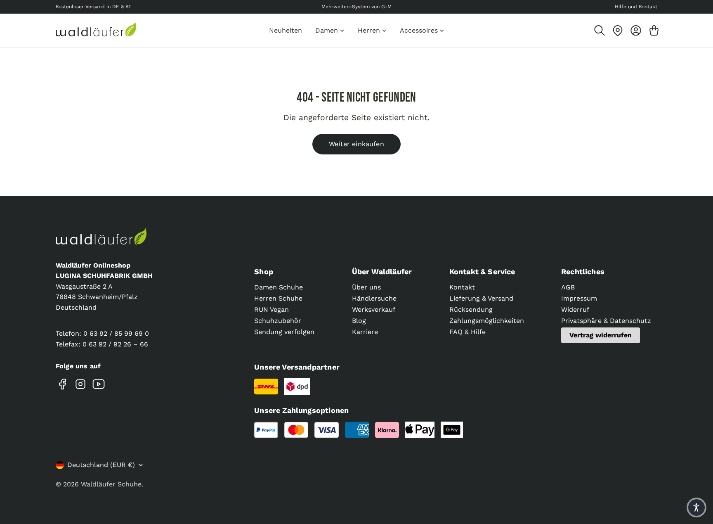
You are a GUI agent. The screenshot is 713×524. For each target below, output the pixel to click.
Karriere (365, 332)
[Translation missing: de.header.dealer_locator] (617, 30)
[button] (696, 507)
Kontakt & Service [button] (482, 271)
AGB (568, 287)
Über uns (366, 287)
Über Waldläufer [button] (382, 271)
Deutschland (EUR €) (101, 465)
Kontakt (462, 287)
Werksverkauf (373, 309)
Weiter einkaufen (356, 144)
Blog (359, 321)
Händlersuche (374, 298)
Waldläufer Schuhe (111, 484)
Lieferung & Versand (481, 298)
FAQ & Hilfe (467, 332)
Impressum (579, 298)
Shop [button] (263, 271)
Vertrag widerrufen (600, 335)
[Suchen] (599, 30)
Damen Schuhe (278, 287)
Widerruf (575, 309)
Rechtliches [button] (582, 271)
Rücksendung (471, 309)
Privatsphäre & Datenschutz (606, 321)
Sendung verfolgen (284, 332)
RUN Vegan (271, 309)
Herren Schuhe (278, 298)
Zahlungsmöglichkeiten (486, 321)
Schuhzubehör (277, 321)
